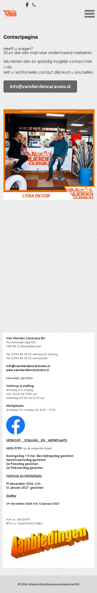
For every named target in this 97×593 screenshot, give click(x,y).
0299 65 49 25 (21, 354)
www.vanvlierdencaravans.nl (27, 370)
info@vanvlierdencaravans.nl (40, 86)
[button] (90, 13)
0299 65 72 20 (21, 358)
